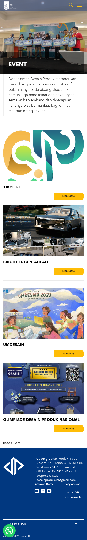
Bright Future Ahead (25, 262)
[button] (9, 530)
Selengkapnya (68, 196)
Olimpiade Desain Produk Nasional (41, 420)
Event (16, 443)
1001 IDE (12, 187)
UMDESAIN (13, 345)
